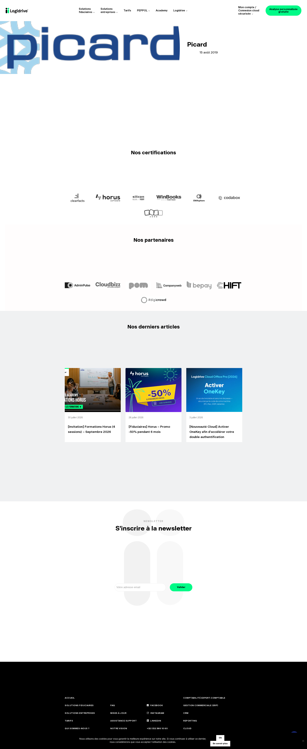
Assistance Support (123, 721)
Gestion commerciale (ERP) (200, 705)
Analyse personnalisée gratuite (283, 10)
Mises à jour (118, 713)
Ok (220, 738)
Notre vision (118, 729)
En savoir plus (220, 744)
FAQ (112, 705)
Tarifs (127, 10)
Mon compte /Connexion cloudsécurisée (248, 10)
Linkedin (155, 721)
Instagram (157, 713)
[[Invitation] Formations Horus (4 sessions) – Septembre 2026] (93, 390)
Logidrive (179, 10)
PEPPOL (142, 10)
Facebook (156, 705)
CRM (186, 713)
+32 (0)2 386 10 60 (157, 729)
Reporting (190, 721)
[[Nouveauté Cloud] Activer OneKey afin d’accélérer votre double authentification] (214, 390)
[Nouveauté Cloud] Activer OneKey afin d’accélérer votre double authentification (211, 432)
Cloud (187, 729)
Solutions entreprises (108, 10)
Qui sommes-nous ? (77, 729)
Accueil (70, 698)
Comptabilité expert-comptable (204, 698)
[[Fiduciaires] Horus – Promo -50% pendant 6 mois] (153, 390)
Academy (161, 10)
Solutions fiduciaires (85, 10)
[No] (303, 740)
